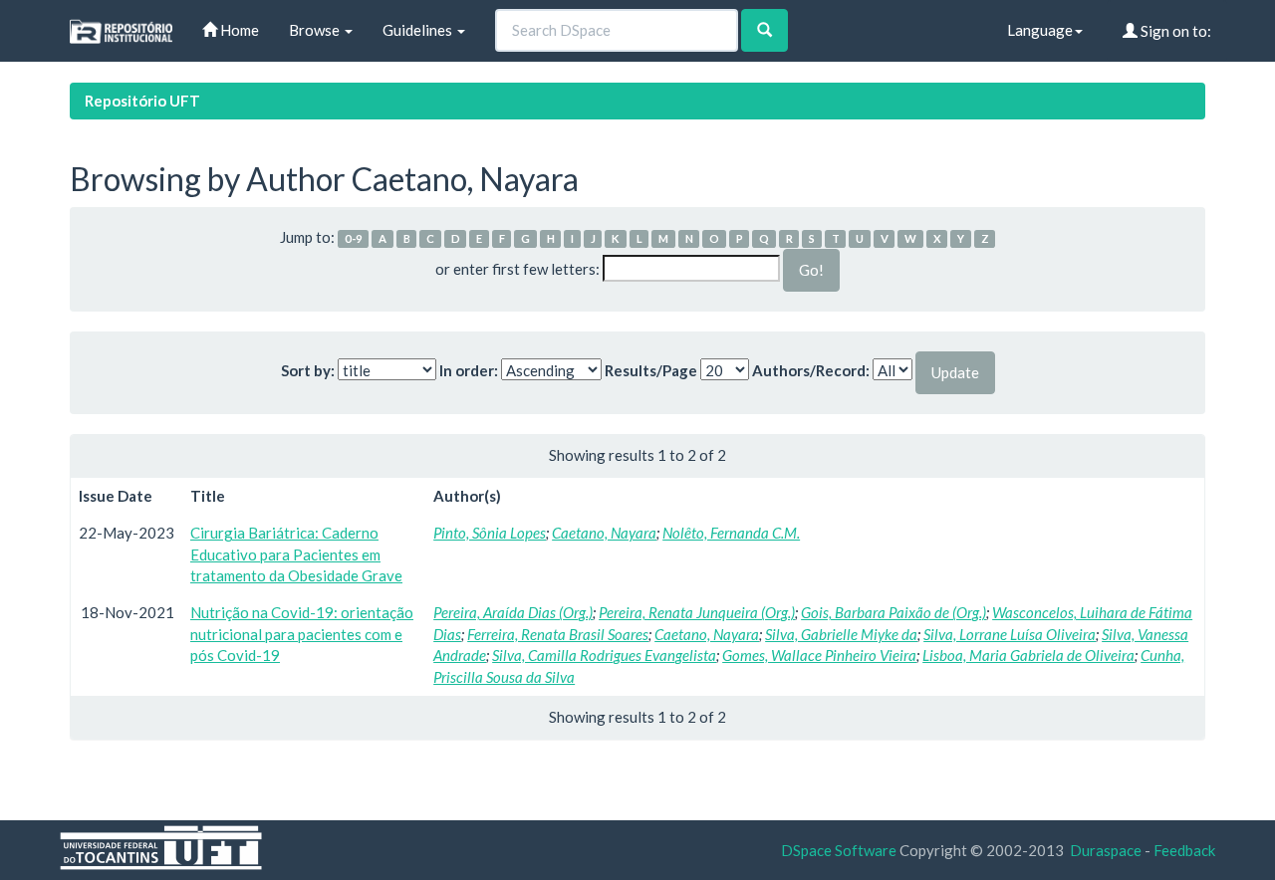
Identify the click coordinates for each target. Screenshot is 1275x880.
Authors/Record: (811, 370)
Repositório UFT (142, 101)
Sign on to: (1174, 31)
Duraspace (1106, 850)
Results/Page (651, 370)
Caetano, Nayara (604, 533)
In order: (468, 370)
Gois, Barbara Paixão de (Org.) (893, 612)
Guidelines (418, 30)
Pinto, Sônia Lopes (489, 533)
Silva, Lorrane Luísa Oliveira (1009, 634)
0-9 (354, 238)
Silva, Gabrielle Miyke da (841, 634)
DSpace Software (838, 850)
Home (238, 30)
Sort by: (308, 370)
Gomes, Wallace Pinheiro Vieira (819, 655)
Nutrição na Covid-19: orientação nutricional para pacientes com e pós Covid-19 (301, 633)
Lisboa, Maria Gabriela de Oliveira (1028, 655)
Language (1040, 30)
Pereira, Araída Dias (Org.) (513, 612)
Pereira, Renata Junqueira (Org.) (697, 612)
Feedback (1184, 850)
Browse (316, 30)
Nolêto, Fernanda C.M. (731, 533)
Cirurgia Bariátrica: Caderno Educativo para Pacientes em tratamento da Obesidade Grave (296, 554)
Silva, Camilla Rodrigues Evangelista (604, 655)
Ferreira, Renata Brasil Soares (557, 634)
